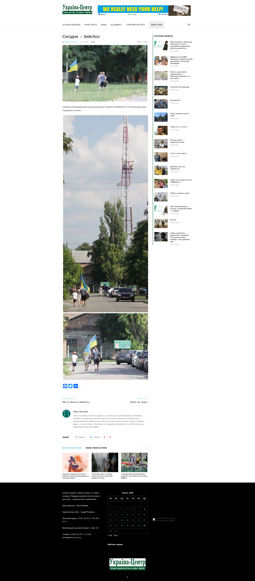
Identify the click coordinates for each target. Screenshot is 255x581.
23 (110, 526)
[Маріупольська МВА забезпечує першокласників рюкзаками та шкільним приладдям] (161, 60)
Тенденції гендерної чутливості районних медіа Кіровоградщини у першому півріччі (75, 476)
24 (116, 526)
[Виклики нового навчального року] (161, 143)
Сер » (116, 535)
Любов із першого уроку (180, 193)
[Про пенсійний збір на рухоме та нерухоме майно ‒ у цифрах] (161, 210)
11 (121, 515)
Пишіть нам (156, 25)
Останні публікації (71, 25)
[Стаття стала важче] (161, 157)
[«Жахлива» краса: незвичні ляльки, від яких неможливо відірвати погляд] (105, 462)
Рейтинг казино (115, 544)
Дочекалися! (175, 100)
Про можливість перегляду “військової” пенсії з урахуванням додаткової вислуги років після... (181, 45)
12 (127, 515)
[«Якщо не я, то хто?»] (161, 130)
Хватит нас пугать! (138, 402)
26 (127, 526)
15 (144, 515)
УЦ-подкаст (116, 25)
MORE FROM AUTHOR (96, 448)
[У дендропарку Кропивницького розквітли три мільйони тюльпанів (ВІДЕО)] (134, 462)
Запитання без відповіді (179, 87)
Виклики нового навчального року (177, 141)
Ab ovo (173, 220)
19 (127, 520)
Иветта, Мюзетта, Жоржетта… (76, 402)
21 (138, 520)
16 (110, 520)
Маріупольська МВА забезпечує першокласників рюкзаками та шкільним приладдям (181, 60)
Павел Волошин (71, 42)
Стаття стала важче (178, 153)
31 (116, 531)
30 (110, 531)
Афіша (104, 25)
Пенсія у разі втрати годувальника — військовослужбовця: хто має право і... (180, 75)
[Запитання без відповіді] (161, 90)
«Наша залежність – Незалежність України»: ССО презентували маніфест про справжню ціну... (180, 237)
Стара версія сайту (135, 25)
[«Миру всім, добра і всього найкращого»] (161, 183)
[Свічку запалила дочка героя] (161, 117)
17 (116, 520)
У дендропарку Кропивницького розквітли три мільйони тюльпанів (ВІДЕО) (134, 476)
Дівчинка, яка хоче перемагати (177, 168)
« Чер (110, 535)
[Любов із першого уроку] (161, 197)
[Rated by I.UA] (163, 520)
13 (133, 515)
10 (116, 515)
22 (144, 520)
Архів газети (90, 25)
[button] (189, 24)
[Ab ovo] (161, 223)
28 (139, 526)
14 (138, 515)
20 (133, 520)
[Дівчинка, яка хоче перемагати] (161, 170)
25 (122, 526)
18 (122, 520)
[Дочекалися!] (161, 104)
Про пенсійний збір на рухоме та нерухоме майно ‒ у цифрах (181, 208)
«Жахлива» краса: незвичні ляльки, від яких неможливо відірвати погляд (102, 476)
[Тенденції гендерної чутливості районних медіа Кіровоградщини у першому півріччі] (75, 462)
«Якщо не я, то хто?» (178, 127)
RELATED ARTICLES (72, 448)
